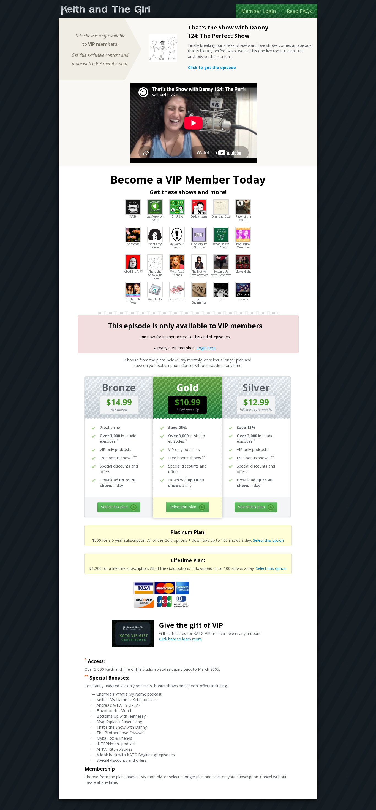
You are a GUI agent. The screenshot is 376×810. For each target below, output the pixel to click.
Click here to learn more (180, 639)
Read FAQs (299, 11)
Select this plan (114, 506)
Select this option (268, 540)
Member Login (258, 11)
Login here (206, 347)
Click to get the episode (212, 67)
